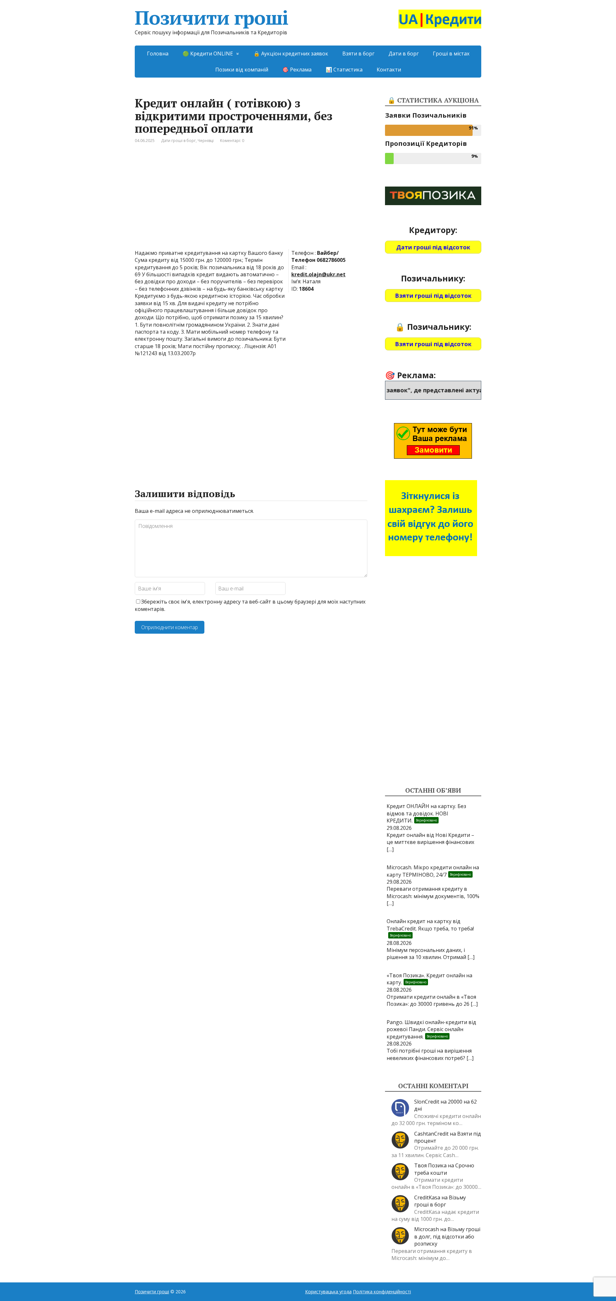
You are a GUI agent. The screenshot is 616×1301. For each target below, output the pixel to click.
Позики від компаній (241, 69)
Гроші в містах (451, 53)
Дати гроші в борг (178, 140)
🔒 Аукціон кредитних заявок (290, 53)
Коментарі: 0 (232, 140)
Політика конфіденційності (382, 1291)
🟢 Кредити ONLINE (208, 53)
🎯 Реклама (297, 69)
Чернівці (206, 140)
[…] (390, 849)
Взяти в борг (358, 53)
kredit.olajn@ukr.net (318, 274)
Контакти (389, 69)
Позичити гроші (211, 18)
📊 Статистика (344, 69)
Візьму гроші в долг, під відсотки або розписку (447, 1236)
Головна (157, 53)
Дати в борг (404, 53)
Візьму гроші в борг (440, 1201)
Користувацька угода (328, 1291)
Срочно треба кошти (444, 1169)
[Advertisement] (251, 201)
